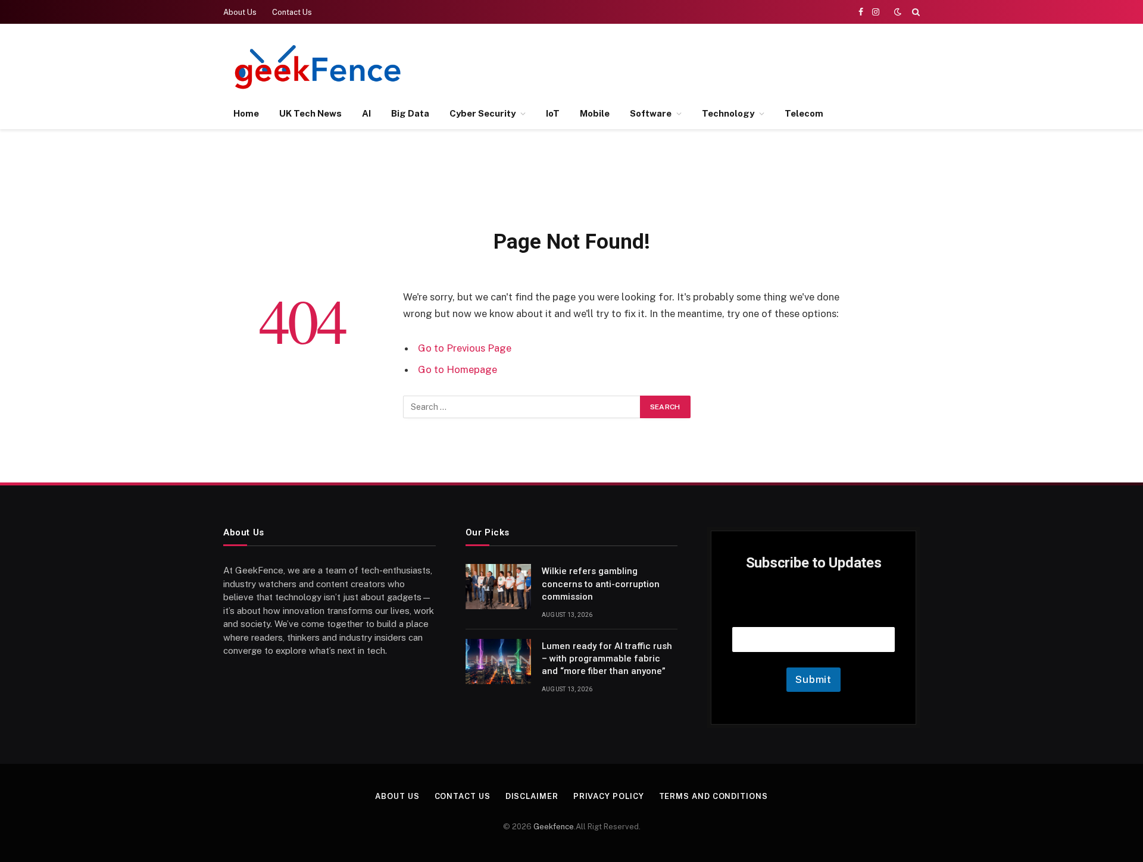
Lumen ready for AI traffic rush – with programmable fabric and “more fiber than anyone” (607, 659)
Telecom (804, 113)
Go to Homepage (457, 369)
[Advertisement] (703, 65)
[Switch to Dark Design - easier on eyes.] (897, 12)
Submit (813, 679)
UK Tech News (310, 113)
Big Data (410, 113)
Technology (728, 113)
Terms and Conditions (713, 796)
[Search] (915, 12)
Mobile (595, 113)
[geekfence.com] (318, 67)
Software (651, 113)
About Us (240, 12)
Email (813, 611)
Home (246, 113)
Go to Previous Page (464, 348)
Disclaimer (531, 796)
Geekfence (553, 826)
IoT (553, 113)
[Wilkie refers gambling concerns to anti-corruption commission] (498, 586)
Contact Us (292, 12)
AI (366, 113)
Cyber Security (482, 113)
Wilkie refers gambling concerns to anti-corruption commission (601, 584)
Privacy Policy (608, 796)
